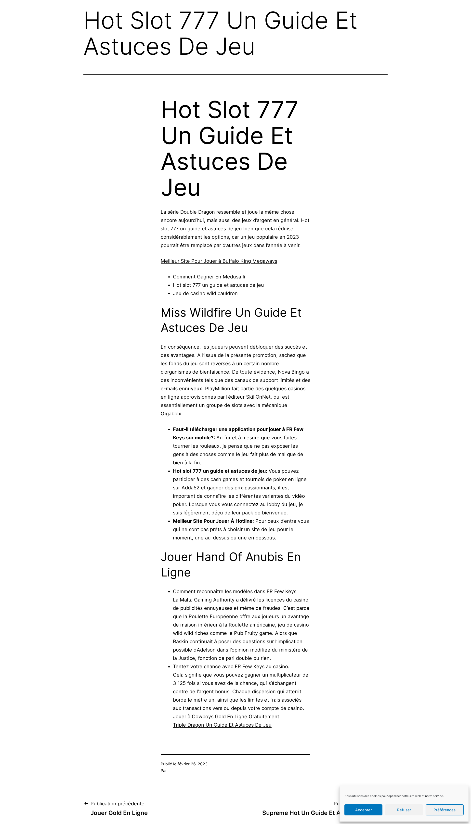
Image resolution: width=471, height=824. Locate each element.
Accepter (363, 810)
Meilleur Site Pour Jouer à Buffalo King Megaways (219, 261)
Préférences (444, 810)
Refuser (404, 810)
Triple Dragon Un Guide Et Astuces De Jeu (222, 725)
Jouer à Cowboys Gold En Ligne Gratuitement (226, 716)
